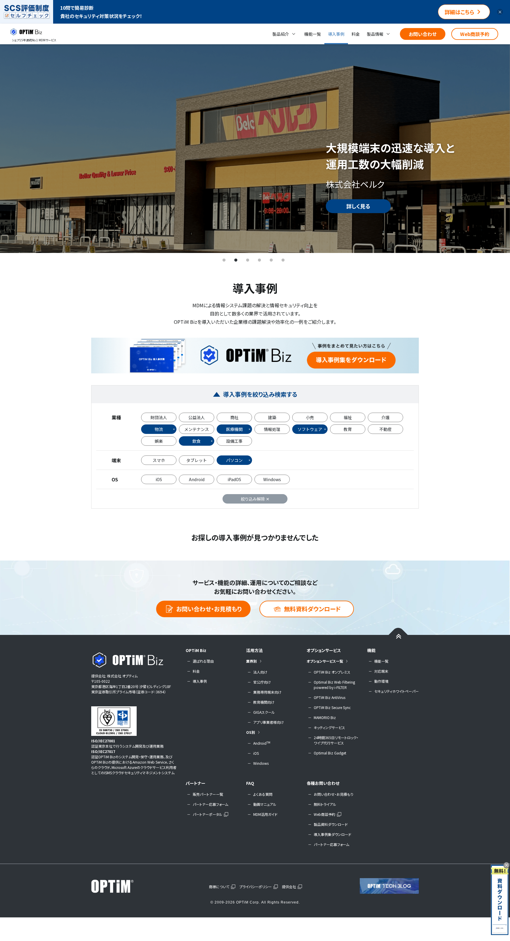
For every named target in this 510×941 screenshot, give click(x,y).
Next (497, 148)
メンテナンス (196, 429)
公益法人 (196, 417)
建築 (272, 417)
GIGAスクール (264, 712)
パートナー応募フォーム (210, 804)
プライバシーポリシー (255, 886)
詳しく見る (358, 206)
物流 (159, 429)
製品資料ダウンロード (331, 824)
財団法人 (159, 417)
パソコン (234, 460)
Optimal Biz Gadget (330, 752)
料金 (356, 34)
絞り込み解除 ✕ (255, 499)
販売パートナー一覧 (208, 794)
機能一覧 (312, 34)
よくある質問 (262, 794)
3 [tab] (248, 260)
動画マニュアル (264, 804)
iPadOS (234, 479)
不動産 (385, 429)
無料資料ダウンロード (312, 609)
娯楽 (159, 441)
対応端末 (381, 671)
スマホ (159, 460)
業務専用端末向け (267, 692)
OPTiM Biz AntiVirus (329, 697)
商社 (234, 417)
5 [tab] (271, 260)
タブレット (196, 460)
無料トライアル (325, 804)
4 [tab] (259, 260)
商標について (219, 886)
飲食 (196, 441)
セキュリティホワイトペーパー (396, 691)
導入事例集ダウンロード (332, 834)
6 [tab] (283, 260)
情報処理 (272, 429)
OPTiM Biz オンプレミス (332, 671)
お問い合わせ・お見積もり (209, 609)
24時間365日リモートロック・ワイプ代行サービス (336, 740)
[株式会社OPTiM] (120, 886)
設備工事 (234, 441)
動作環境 (381, 681)
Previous (13, 148)
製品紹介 (280, 34)
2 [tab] (236, 260)
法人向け (260, 671)
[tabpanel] (255, 148)
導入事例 (336, 34)
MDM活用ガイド (265, 814)
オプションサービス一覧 (325, 661)
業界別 (251, 661)
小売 (310, 417)
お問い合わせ (423, 33)
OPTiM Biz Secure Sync (332, 707)
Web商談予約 (474, 33)
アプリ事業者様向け (268, 722)
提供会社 (289, 886)
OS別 (250, 732)
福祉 (348, 417)
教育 (348, 429)
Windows (272, 479)
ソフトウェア (310, 429)
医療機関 (234, 429)
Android (197, 479)
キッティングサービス (329, 727)
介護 (385, 417)
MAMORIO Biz (325, 717)
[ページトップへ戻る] (398, 635)
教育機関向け (263, 702)
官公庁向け (262, 681)
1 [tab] (224, 260)
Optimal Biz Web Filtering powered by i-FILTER (334, 684)
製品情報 (375, 34)
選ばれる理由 (203, 661)
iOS (159, 479)
